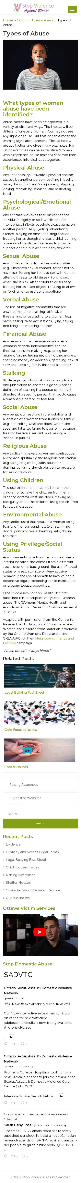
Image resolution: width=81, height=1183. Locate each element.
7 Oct (22, 998)
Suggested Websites (25, 798)
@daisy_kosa (41, 1125)
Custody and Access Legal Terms (32, 852)
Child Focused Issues (22, 867)
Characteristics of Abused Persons (33, 890)
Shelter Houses (18, 883)
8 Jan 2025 (60, 1125)
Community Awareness (35, 20)
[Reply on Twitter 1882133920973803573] (6, 1103)
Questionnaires (18, 898)
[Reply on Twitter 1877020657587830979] (6, 1156)
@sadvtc (9, 998)
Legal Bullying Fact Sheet (26, 860)
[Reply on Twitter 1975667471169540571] (6, 1044)
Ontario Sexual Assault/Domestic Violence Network (38, 990)
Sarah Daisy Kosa (17, 1125)
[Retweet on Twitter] (5, 1114)
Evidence (13, 844)
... (5, 1037)
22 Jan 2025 (26, 1066)
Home (8, 20)
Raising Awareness (23, 785)
